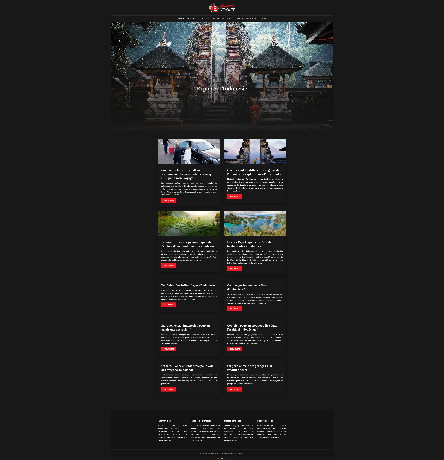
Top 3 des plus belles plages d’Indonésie (188, 285)
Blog (264, 19)
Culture (205, 19)
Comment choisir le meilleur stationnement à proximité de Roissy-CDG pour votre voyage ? (187, 174)
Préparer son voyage (223, 19)
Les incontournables (248, 19)
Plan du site (222, 458)
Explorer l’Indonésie (187, 19)
